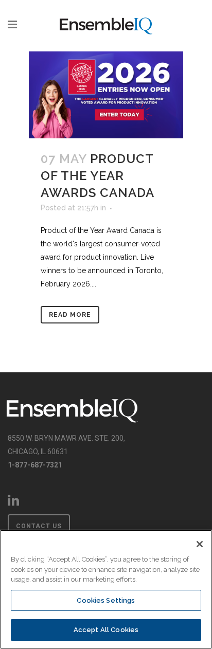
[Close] (199, 544)
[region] (106, 589)
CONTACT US (39, 526)
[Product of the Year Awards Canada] (106, 94)
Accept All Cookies (106, 630)
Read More (70, 314)
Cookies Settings (106, 600)
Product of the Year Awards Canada (97, 175)
